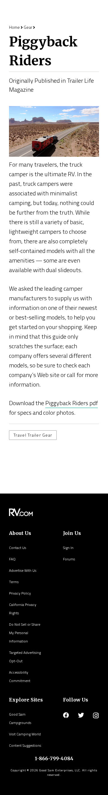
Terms (14, 582)
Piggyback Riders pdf (71, 403)
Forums (69, 559)
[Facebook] (66, 715)
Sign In (68, 547)
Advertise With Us (22, 570)
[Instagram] (96, 715)
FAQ (12, 559)
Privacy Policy (20, 593)
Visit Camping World (25, 734)
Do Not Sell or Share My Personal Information (24, 632)
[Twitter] (81, 715)
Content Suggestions (25, 745)
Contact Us (17, 547)
